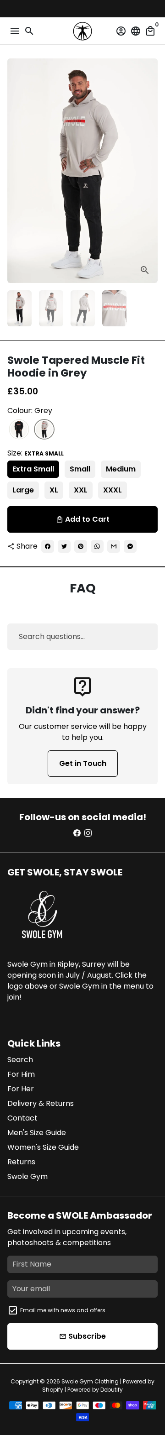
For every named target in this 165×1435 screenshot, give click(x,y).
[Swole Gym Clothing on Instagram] (88, 833)
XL (54, 490)
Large (23, 490)
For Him (21, 1074)
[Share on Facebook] (47, 546)
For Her (20, 1089)
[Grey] (44, 430)
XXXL (112, 490)
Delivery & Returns (40, 1103)
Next (149, 170)
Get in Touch (82, 763)
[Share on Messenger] (130, 546)
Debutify (111, 1389)
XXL (81, 490)
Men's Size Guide (36, 1132)
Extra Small (33, 469)
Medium (121, 469)
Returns (21, 1162)
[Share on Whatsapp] (97, 546)
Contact (22, 1118)
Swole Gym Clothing (90, 1381)
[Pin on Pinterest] (80, 546)
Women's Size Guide (43, 1147)
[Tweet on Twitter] (64, 546)
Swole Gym (27, 1176)
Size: (35, 453)
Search (20, 1059)
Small (80, 469)
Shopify (52, 1389)
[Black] (19, 430)
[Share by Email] (113, 546)
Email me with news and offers (62, 1310)
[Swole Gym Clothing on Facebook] (77, 833)
